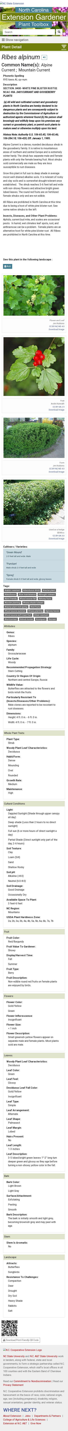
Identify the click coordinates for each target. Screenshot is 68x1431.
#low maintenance (27, 594)
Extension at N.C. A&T (15, 1423)
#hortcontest (11, 619)
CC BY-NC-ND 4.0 (56, 326)
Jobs (28, 1415)
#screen (52, 619)
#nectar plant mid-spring (16, 607)
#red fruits (35, 607)
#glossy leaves (52, 611)
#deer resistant (41, 615)
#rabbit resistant (12, 590)
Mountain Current (34, 70)
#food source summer (15, 611)
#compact (41, 619)
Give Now (36, 1423)
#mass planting (35, 611)
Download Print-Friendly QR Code (22, 1340)
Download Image (56, 329)
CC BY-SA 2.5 (58, 407)
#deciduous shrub (31, 590)
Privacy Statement (13, 1385)
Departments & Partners (47, 1415)
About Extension (12, 1415)
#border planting (12, 602)
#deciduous (10, 594)
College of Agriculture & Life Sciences (24, 1419)
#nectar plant (49, 590)
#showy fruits (45, 598)
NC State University (14, 1356)
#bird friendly (11, 598)
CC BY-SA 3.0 (58, 535)
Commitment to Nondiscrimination (32, 1381)
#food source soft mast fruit (18, 615)
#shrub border (26, 619)
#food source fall (28, 598)
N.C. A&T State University (44, 1356)
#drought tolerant (46, 594)
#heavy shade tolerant (33, 602)
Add (8, 266)
